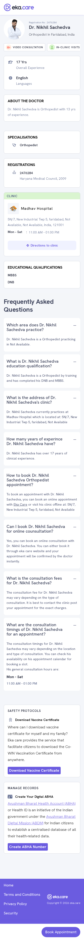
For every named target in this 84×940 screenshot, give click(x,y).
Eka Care (20, 504)
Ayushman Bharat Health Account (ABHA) (42, 803)
